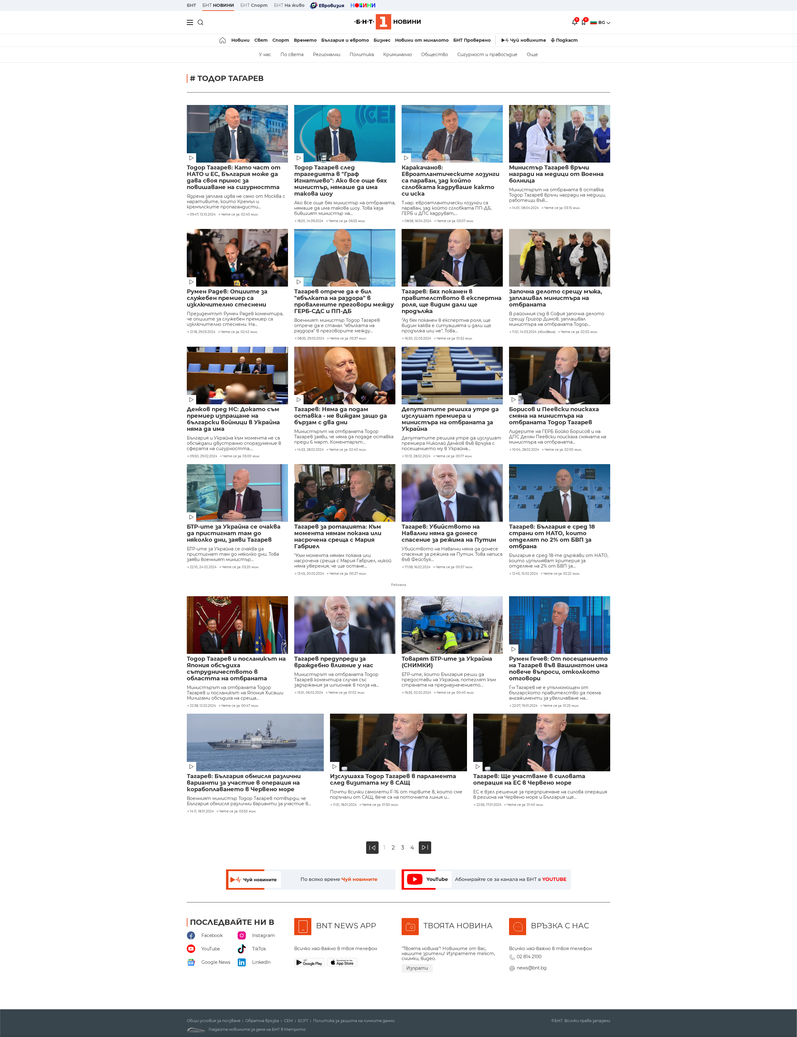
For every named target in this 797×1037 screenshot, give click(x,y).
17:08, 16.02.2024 (418, 567)
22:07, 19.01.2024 (525, 706)
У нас (265, 54)
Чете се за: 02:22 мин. (561, 574)
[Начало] (223, 40)
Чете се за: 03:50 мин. (237, 811)
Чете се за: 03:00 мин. (241, 456)
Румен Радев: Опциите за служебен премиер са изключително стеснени (227, 298)
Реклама (398, 585)
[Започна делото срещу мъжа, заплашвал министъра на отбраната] (559, 258)
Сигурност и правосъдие (487, 54)
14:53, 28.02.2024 (310, 450)
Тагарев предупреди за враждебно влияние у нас (333, 662)
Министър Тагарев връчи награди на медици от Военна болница (556, 174)
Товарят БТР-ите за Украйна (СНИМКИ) (447, 662)
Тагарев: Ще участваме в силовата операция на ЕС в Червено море (529, 779)
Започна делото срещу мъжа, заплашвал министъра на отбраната (555, 298)
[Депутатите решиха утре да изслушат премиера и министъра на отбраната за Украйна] (452, 375)
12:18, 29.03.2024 (202, 332)
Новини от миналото (422, 40)
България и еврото (345, 40)
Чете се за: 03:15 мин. (562, 208)
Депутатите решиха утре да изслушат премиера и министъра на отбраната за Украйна (450, 419)
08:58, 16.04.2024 (418, 221)
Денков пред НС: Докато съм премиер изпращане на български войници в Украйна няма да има (233, 419)
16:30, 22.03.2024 (418, 338)
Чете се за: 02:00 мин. (563, 450)
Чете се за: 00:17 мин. (454, 456)
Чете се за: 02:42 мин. (239, 332)
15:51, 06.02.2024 (310, 693)
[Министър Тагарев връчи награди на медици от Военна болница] (559, 134)
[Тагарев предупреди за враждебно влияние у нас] (344, 625)
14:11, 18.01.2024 (202, 811)
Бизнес (382, 40)
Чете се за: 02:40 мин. (239, 214)
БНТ (191, 5)
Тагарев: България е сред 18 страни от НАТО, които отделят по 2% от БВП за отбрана (552, 537)
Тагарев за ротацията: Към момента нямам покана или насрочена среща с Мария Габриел (337, 537)
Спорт (280, 40)
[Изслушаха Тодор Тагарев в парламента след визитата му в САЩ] (398, 742)
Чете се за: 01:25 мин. (561, 706)
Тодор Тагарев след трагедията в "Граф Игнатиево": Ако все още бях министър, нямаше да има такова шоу (340, 180)
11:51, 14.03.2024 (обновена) (533, 332)
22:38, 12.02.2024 (203, 706)
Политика (362, 54)
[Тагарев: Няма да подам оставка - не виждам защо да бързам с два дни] (344, 375)
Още (532, 54)
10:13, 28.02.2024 (418, 456)
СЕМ (288, 1021)
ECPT (303, 1021)
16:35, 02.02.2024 (418, 693)
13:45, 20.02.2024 (310, 574)
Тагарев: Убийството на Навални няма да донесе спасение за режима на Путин (449, 533)
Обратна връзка (262, 1021)
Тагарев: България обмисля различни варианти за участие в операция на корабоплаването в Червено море (244, 783)
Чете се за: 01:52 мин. (454, 338)
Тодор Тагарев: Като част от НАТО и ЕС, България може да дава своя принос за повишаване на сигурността (234, 177)
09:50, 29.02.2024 (203, 456)
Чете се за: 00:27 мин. (347, 574)
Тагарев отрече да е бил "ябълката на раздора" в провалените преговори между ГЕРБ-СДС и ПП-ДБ (344, 301)
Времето (305, 40)
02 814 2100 (529, 956)
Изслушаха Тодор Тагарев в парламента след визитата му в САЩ (393, 779)
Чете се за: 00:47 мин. (240, 706)
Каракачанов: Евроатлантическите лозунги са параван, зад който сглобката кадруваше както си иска (450, 180)
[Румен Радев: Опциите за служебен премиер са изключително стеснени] (237, 258)
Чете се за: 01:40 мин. (525, 805)
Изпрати (417, 968)
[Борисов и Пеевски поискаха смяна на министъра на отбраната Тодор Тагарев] (559, 375)
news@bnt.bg (532, 967)
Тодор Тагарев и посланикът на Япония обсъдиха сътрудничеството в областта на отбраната (236, 669)
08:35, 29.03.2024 (310, 338)
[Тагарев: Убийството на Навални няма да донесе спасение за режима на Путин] (452, 493)
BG (602, 22)
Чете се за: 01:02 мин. (346, 693)
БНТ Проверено (472, 40)
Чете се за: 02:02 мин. (579, 332)
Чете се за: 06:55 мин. (347, 221)
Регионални (326, 54)
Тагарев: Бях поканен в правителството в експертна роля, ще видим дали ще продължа (452, 301)
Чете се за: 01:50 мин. (380, 805)
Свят (261, 40)
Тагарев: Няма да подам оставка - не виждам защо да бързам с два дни (340, 416)
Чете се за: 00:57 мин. (454, 567)
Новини (240, 40)
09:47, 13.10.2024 (203, 214)
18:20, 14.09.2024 (310, 221)
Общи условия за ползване (213, 1021)
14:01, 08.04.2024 (525, 208)
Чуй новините (528, 40)
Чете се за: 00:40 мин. (455, 693)
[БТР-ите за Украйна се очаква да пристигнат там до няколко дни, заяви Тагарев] (237, 493)
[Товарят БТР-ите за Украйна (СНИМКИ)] (452, 625)
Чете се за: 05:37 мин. (348, 338)
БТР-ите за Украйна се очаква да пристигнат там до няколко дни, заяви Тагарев (234, 533)
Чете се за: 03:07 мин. (455, 221)
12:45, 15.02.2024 (525, 574)
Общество (434, 54)
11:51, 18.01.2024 (345, 805)
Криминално (397, 54)
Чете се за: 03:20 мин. (240, 567)
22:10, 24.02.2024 (203, 567)
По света (292, 54)
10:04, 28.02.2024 (525, 450)
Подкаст (567, 40)
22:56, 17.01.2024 (489, 805)
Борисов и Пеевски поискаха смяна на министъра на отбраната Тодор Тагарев (554, 416)
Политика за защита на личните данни (354, 1021)
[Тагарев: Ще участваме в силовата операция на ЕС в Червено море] (541, 742)
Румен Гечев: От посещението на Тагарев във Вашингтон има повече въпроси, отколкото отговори (558, 669)
